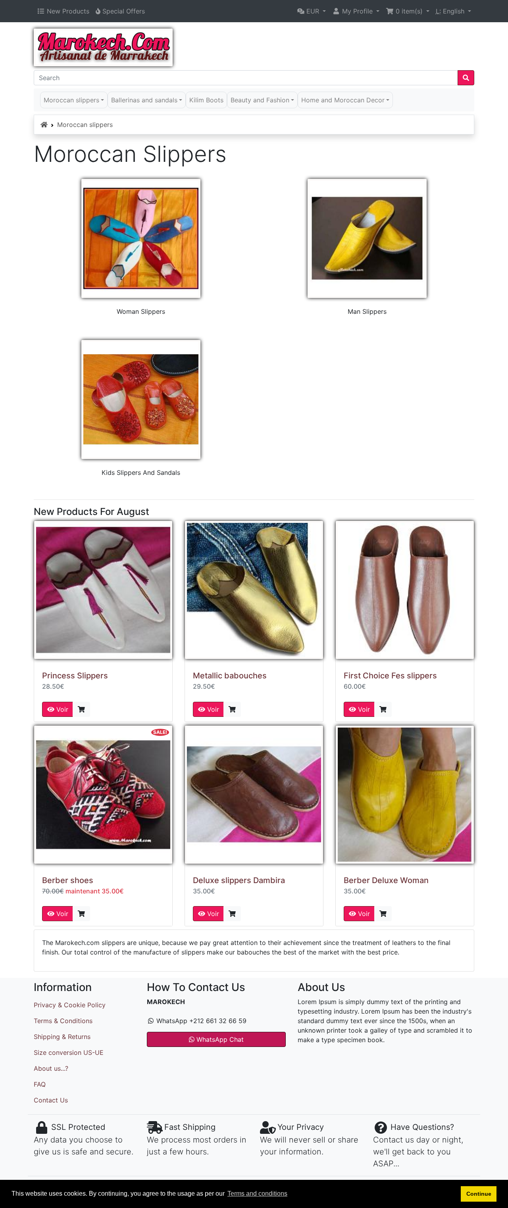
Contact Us (51, 1100)
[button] (311, 11)
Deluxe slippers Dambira (239, 880)
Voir (61, 709)
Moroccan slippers (85, 125)
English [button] (451, 11)
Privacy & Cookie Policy (70, 1005)
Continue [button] (478, 1194)
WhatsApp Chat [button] (219, 1039)
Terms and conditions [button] (257, 1193)
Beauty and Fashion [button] (260, 100)
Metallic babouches (230, 675)
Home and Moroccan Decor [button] (343, 100)
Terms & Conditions (63, 1021)
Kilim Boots (206, 100)
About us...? (51, 1068)
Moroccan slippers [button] (71, 100)
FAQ (40, 1084)
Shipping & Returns (62, 1037)
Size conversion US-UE (69, 1052)
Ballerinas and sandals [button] (144, 100)
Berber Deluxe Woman (386, 880)
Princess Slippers (75, 675)
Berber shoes (67, 880)
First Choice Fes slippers (390, 675)
